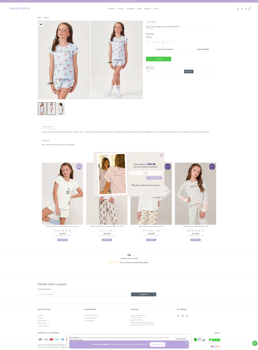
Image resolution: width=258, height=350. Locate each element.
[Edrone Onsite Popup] (129, 175)
